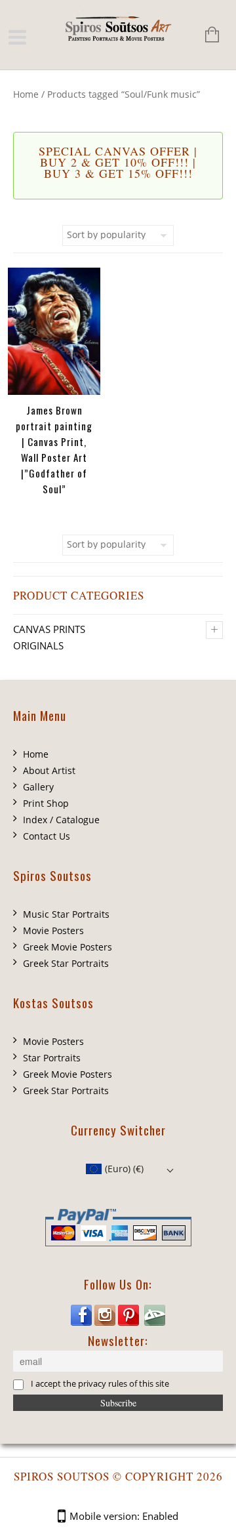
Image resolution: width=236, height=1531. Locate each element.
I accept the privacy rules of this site (100, 1384)
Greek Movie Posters (67, 947)
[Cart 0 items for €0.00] (205, 36)
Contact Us (46, 836)
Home (26, 94)
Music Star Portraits (66, 914)
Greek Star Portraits (66, 963)
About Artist (49, 770)
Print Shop (46, 803)
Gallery (38, 787)
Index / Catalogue (61, 819)
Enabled (160, 1515)
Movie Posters (53, 930)
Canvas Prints (49, 629)
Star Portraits (52, 1057)
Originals (38, 645)
